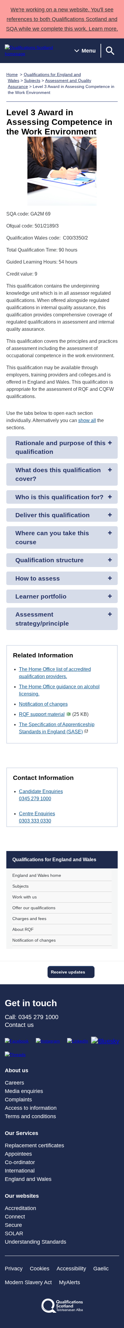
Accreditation (20, 1208)
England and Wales (28, 1179)
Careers (14, 1083)
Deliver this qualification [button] (52, 515)
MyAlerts (69, 1282)
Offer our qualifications (33, 907)
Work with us (24, 897)
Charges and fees (29, 918)
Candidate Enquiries (41, 791)
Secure (13, 1225)
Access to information (31, 1108)
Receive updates (68, 972)
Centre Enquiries (37, 813)
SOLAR (14, 1233)
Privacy (14, 1269)
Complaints (18, 1100)
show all (87, 420)
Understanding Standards (35, 1242)
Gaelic (101, 1269)
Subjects (32, 80)
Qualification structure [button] (49, 560)
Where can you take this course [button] (52, 537)
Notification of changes (43, 704)
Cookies (39, 1269)
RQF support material (42, 714)
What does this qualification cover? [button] (58, 474)
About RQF (23, 929)
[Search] (110, 50)
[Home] (35, 50)
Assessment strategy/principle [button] (42, 618)
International (20, 1171)
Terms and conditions (30, 1116)
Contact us (19, 1025)
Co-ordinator (20, 1162)
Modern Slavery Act (28, 1282)
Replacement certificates (34, 1145)
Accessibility (71, 1269)
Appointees (18, 1154)
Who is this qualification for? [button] (59, 496)
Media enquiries (24, 1091)
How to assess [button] (37, 578)
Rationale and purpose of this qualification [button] (60, 447)
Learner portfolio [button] (41, 596)
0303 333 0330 (35, 820)
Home (12, 74)
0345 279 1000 (35, 798)
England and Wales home (36, 875)
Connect (15, 1217)
